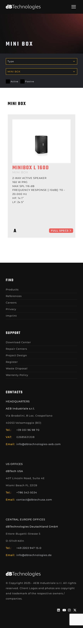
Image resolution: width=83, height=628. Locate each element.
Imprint (11, 315)
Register (12, 361)
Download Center (18, 342)
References (14, 296)
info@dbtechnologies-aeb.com (38, 444)
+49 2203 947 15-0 (29, 547)
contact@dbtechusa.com (34, 499)
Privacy (11, 309)
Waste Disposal (17, 368)
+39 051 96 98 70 (28, 429)
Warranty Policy (17, 374)
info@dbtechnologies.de (34, 555)
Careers (11, 302)
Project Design (16, 355)
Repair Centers (16, 348)
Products (12, 289)
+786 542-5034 (26, 492)
